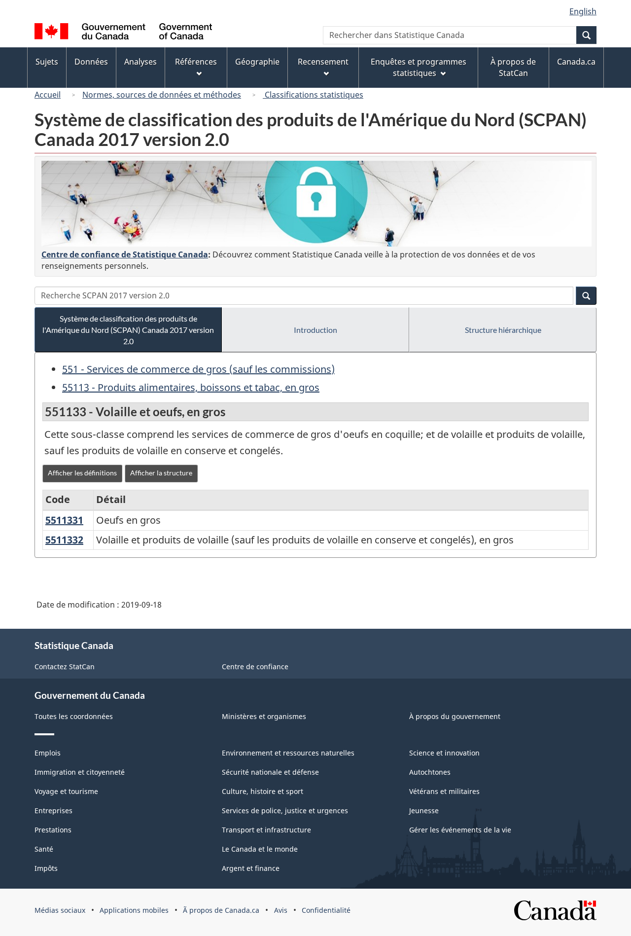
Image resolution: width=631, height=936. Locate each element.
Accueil (48, 94)
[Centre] (316, 204)
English (582, 11)
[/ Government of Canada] (123, 32)
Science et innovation (444, 752)
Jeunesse (424, 810)
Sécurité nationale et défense (270, 772)
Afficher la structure (161, 472)
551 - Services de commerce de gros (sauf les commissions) (198, 369)
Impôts (46, 868)
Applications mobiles (134, 910)
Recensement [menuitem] (323, 61)
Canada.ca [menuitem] (576, 61)
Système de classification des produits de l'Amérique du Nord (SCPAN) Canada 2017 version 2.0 (128, 330)
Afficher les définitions (82, 472)
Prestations (53, 829)
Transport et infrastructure (266, 829)
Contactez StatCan (65, 666)
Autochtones (430, 772)
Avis (280, 910)
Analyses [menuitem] (140, 61)
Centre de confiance (255, 666)
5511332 (64, 539)
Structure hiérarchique (503, 329)
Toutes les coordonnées (74, 716)
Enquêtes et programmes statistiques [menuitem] (418, 67)
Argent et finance (251, 868)
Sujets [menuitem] (46, 61)
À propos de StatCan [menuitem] (513, 67)
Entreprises (53, 810)
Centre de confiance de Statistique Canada (124, 254)
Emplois (48, 752)
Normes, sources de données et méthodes (161, 94)
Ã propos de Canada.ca (221, 910)
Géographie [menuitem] (257, 61)
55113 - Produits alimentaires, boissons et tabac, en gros (190, 387)
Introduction (315, 329)
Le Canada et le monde (260, 849)
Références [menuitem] (196, 61)
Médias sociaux (60, 910)
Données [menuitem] (91, 61)
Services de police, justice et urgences (285, 810)
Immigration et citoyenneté (80, 772)
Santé (44, 849)
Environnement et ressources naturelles (288, 752)
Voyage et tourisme (66, 791)
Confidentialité (326, 910)
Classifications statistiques (313, 94)
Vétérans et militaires (444, 791)
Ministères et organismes (264, 716)
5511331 (64, 520)
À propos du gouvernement (454, 716)
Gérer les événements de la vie (460, 829)
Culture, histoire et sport (262, 791)
